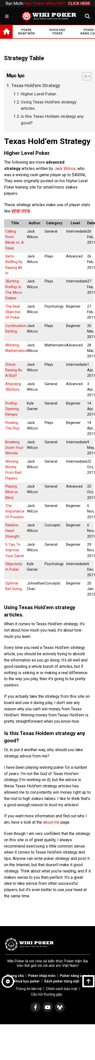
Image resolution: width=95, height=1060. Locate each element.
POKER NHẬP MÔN (26, 31)
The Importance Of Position (15, 511)
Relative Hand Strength (12, 531)
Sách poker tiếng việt (61, 981)
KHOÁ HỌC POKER (57, 31)
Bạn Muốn (47, 3)
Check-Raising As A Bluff (13, 370)
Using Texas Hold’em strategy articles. (49, 105)
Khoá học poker (27, 981)
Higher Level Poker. (39, 94)
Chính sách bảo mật (62, 989)
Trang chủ (15, 976)
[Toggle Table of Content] (84, 76)
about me (51, 822)
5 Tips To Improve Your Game (14, 550)
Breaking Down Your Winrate (14, 448)
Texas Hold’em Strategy (35, 85)
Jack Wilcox (64, 168)
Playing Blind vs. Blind (11, 492)
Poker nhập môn (41, 976)
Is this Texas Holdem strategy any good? (52, 119)
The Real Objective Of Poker (13, 312)
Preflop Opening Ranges (12, 409)
